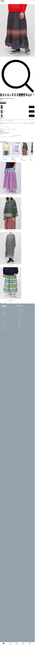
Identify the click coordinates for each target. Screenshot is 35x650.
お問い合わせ (19, 321)
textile (3, 315)
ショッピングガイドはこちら (4, 136)
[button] (1, 151)
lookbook (4, 313)
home (3, 310)
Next (34, 27)
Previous (1, 27)
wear (19, 312)
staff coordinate (5, 329)
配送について (19, 326)
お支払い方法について (20, 325)
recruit (3, 326)
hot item (20, 311)
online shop (20, 309)
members (4, 322)
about (3, 324)
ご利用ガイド (19, 320)
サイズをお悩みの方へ (12, 136)
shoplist (3, 320)
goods (19, 314)
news (3, 311)
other (19, 317)
